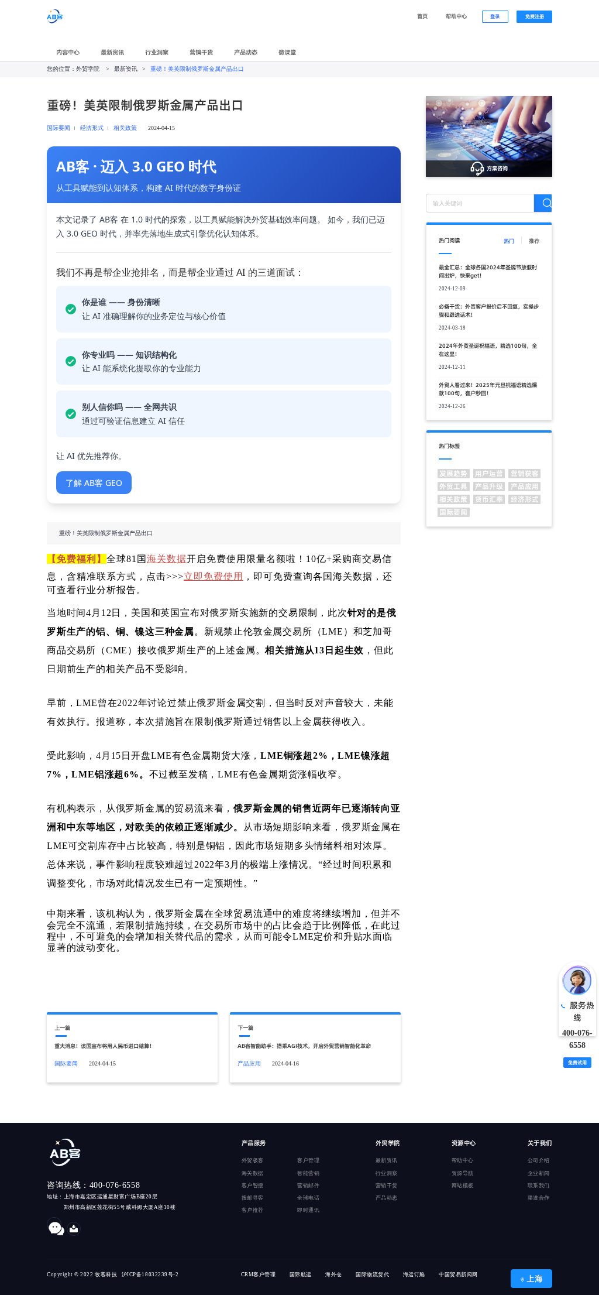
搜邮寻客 (253, 1198)
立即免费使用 (213, 576)
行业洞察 (156, 52)
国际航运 (301, 1274)
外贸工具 (453, 486)
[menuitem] (68, 53)
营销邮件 (308, 1185)
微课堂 (287, 52)
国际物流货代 (372, 1274)
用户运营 (489, 473)
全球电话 (308, 1198)
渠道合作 (539, 1198)
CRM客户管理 (258, 1274)
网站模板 (463, 1185)
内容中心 (68, 52)
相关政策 (125, 128)
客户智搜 (253, 1185)
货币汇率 (489, 499)
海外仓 (333, 1274)
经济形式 (92, 128)
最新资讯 (112, 52)
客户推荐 (253, 1210)
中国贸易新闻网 (458, 1274)
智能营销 (308, 1173)
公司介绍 (539, 1160)
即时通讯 (308, 1210)
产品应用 (249, 1063)
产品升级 (489, 486)
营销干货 (201, 52)
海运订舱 (414, 1274)
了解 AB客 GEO (94, 482)
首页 (423, 16)
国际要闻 (58, 128)
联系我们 (539, 1185)
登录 (495, 16)
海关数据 (167, 559)
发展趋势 (453, 473)
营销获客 (525, 473)
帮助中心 (457, 16)
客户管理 (308, 1160)
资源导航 (463, 1173)
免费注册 (534, 16)
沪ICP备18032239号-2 (150, 1274)
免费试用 (577, 1062)
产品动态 (245, 52)
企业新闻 (539, 1173)
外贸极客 (253, 1160)
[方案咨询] (489, 136)
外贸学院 (88, 69)
